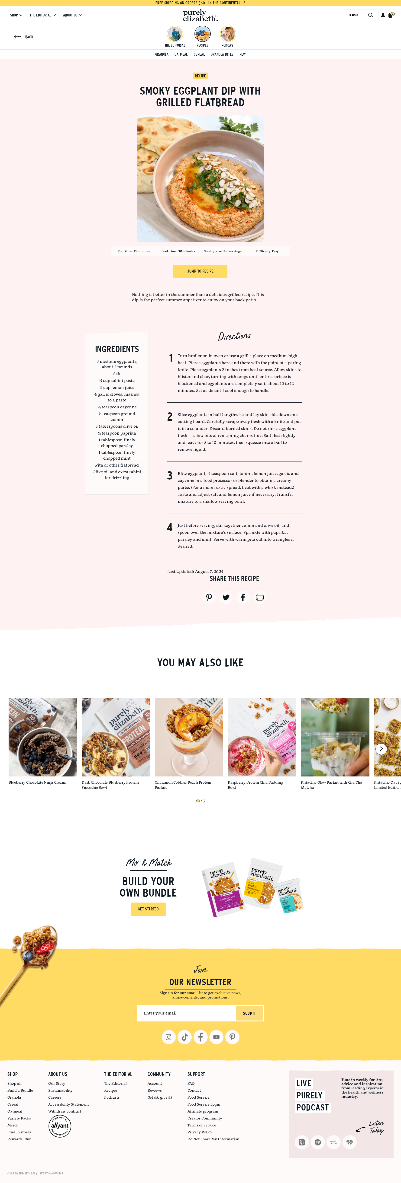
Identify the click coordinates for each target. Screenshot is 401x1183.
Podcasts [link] (112, 1097)
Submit (249, 1013)
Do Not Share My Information (213, 1139)
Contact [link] (194, 1090)
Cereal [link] (12, 1104)
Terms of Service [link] (202, 1125)
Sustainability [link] (60, 1090)
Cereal (199, 54)
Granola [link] (14, 1097)
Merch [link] (13, 1125)
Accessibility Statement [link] (68, 1104)
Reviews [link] (155, 1090)
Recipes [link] (110, 1090)
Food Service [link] (199, 1097)
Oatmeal (181, 54)
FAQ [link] (191, 1083)
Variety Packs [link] (19, 1118)
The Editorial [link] (115, 1083)
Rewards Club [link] (19, 1139)
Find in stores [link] (19, 1132)
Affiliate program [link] (203, 1111)
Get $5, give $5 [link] (160, 1097)
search (353, 15)
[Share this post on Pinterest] (209, 597)
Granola (162, 54)
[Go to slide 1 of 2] (198, 800)
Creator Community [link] (205, 1118)
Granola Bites (222, 54)
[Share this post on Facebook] (243, 597)
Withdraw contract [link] (64, 1111)
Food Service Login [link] (204, 1104)
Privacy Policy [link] (200, 1132)
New (242, 54)
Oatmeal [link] (14, 1111)
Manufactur (56, 1173)
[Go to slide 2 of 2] (203, 800)
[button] (383, 15)
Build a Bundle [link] (20, 1090)
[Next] (381, 749)
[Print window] (260, 597)
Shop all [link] (14, 1083)
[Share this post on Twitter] (226, 597)
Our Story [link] (56, 1083)
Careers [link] (54, 1097)
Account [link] (155, 1083)
